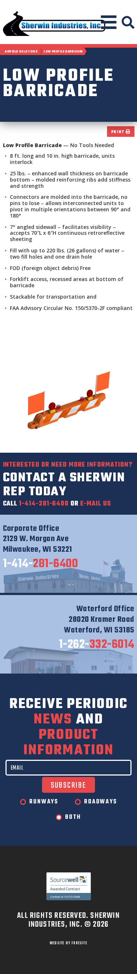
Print (118, 132)
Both (73, 817)
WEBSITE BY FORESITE (68, 943)
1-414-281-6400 (43, 504)
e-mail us (95, 504)
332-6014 (96, 645)
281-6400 (40, 564)
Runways (43, 802)
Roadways (100, 802)
